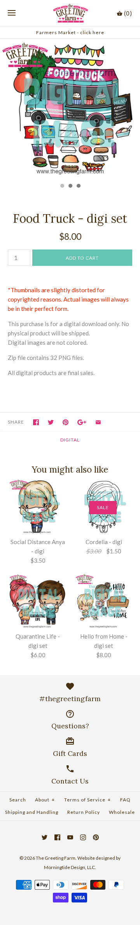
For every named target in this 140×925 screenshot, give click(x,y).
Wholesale (122, 812)
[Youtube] (70, 837)
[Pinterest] (96, 837)
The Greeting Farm (55, 858)
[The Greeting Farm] (70, 13)
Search (17, 800)
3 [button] (78, 186)
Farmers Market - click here (70, 32)
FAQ (125, 800)
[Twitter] (44, 837)
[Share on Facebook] (36, 422)
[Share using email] (98, 422)
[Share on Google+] (81, 422)
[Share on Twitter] (51, 422)
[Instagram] (83, 837)
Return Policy (83, 812)
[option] (70, 109)
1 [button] (62, 186)
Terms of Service (87, 800)
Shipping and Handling (31, 812)
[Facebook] (57, 837)
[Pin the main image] (65, 422)
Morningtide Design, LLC (69, 867)
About (45, 800)
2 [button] (70, 186)
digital (70, 440)
